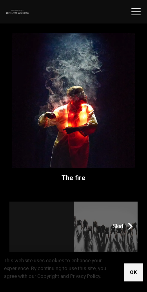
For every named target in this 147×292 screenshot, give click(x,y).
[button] (136, 11)
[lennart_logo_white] (17, 12)
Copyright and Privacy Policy (35, 284)
